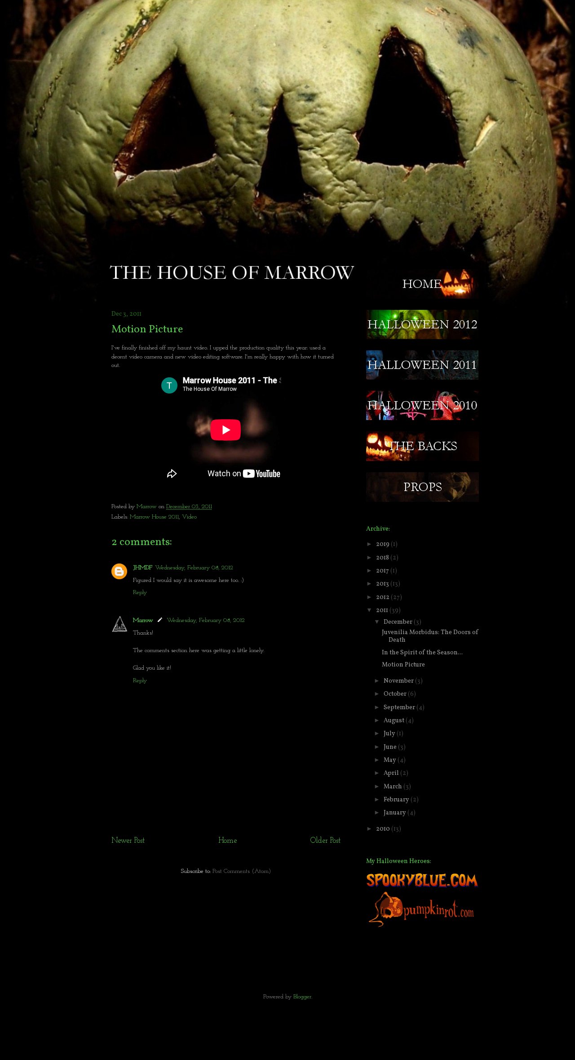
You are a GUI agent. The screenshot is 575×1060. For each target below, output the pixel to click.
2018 (383, 558)
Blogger (302, 996)
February (397, 800)
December (399, 622)
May (391, 760)
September (400, 707)
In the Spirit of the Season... (422, 653)
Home (227, 841)
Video (189, 517)
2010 (383, 829)
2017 (383, 571)
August (395, 720)
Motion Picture (403, 665)
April (392, 773)
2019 (383, 544)
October (396, 694)
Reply (140, 592)
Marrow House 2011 (154, 517)
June (391, 747)
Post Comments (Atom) (241, 871)
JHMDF (142, 567)
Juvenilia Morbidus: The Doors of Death (430, 636)
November (399, 681)
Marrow (148, 506)
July (390, 733)
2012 (383, 597)
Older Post (325, 841)
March (393, 787)
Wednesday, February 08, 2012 (194, 567)
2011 (382, 610)
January (395, 813)
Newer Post (128, 841)
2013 (383, 584)
